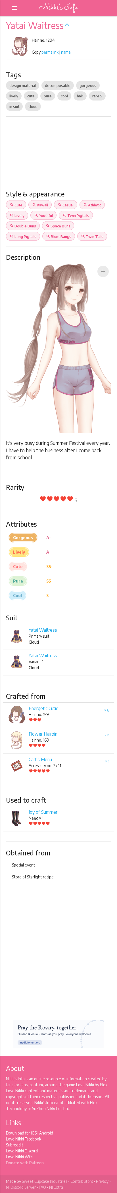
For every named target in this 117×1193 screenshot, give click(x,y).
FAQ (42, 1187)
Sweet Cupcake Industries (44, 1181)
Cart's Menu (40, 759)
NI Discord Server (21, 1187)
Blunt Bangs (58, 236)
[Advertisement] (58, 155)
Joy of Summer (43, 812)
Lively (17, 215)
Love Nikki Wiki (19, 1156)
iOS (34, 1133)
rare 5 (97, 96)
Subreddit (14, 1144)
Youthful (43, 215)
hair (80, 96)
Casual (66, 205)
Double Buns (23, 226)
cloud (32, 106)
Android (46, 1133)
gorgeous (88, 85)
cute (31, 96)
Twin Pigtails (75, 215)
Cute (16, 205)
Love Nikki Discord (22, 1150)
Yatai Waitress (43, 630)
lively (13, 96)
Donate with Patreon (25, 1162)
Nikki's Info (58, 8)
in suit (14, 106)
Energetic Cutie (43, 708)
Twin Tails (92, 236)
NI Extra (56, 1187)
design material (22, 85)
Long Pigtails (23, 236)
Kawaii (40, 205)
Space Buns (58, 226)
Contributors (81, 1181)
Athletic (92, 205)
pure (48, 96)
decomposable (57, 85)
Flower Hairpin (43, 734)
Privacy (102, 1181)
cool (64, 96)
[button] (103, 271)
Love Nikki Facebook (23, 1139)
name (66, 52)
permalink (49, 52)
